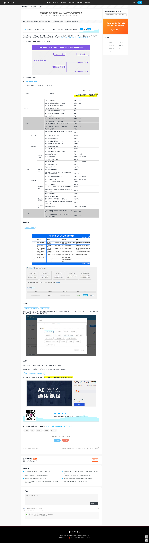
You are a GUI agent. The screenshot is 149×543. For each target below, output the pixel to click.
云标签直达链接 (45, 308)
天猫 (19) (121, 42)
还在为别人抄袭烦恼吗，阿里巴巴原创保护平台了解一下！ (78, 478)
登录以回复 (43, 510)
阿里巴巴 (53, 430)
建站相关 (71, 2)
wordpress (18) (111, 45)
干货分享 (35, 6)
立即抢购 (95, 460)
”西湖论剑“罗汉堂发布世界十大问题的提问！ (35, 478)
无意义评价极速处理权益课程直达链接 (34, 373)
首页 (49, 2)
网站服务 (79, 2)
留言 (81, 29)
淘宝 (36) (111, 42)
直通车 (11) (121, 48)
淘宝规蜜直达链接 (29, 227)
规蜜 (27, 81)
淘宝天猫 (57, 15)
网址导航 (72, 535)
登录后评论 (94, 503)
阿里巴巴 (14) (111, 48)
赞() (57, 440)
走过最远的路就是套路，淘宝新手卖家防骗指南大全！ (38, 475)
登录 (134, 2)
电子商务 (55, 2)
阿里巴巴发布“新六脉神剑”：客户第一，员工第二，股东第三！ (40, 471)
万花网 (30, 6)
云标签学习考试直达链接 (31, 308)
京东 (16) (121, 45)
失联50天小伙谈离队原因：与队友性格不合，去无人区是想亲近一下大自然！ (80, 448)
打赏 (65, 440)
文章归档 (62, 535)
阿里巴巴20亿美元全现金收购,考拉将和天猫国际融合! (77, 475)
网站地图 (88, 537)
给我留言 (67, 535)
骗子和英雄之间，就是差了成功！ (31, 448)
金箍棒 (35, 81)
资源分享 (63, 2)
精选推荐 (87, 2)
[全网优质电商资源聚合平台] (74, 531)
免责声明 (82, 535)
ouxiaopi (31, 515)
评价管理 (78, 94)
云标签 (31, 81)
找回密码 (87, 535)
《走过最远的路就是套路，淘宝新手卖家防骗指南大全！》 (73, 38)
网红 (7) (121, 51)
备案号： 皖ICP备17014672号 (77, 537)
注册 (140, 2)
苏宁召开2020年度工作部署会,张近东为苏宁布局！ (76, 481)
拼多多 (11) (111, 51)
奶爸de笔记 (29, 510)
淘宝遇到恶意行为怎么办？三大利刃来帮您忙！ (61, 12)
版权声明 (77, 535)
